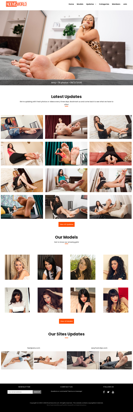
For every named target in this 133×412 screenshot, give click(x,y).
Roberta (10, 190)
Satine (54, 164)
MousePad (61, 405)
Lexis (55, 137)
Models (80, 4)
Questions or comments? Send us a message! (66, 391)
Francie (99, 164)
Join (125, 4)
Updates (90, 4)
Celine (10, 137)
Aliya (55, 217)
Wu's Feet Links (52, 405)
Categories (104, 4)
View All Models (66, 321)
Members (116, 4)
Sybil (10, 164)
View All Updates (66, 224)
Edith (54, 190)
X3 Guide (69, 405)
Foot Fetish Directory (79, 405)
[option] (66, 47)
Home (71, 4)
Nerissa (99, 137)
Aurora (99, 190)
